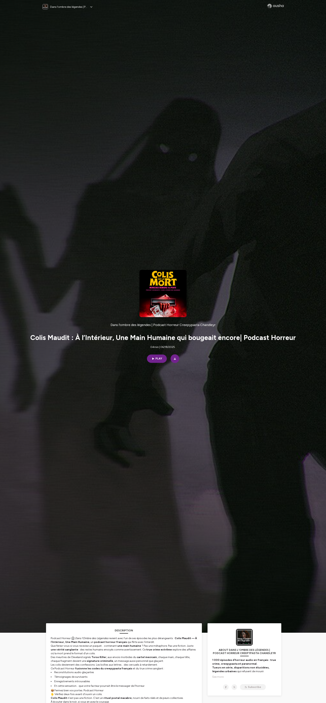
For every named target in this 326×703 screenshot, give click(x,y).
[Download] (175, 358)
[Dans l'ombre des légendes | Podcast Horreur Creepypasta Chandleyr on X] (234, 687)
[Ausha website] (275, 6)
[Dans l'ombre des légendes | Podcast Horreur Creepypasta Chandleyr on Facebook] (226, 687)
